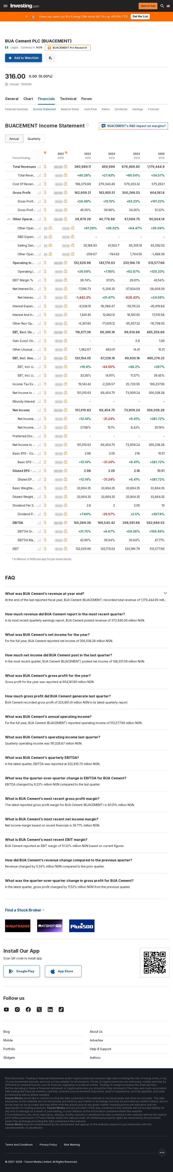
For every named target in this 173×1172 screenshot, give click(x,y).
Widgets (9, 1057)
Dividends (121, 109)
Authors (95, 1057)
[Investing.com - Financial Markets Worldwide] (25, 5)
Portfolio (9, 1049)
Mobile (8, 1040)
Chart (28, 99)
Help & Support (100, 1049)
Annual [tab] (14, 139)
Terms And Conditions (19, 1144)
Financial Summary (16, 109)
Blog (6, 1031)
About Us (96, 1031)
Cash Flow (90, 109)
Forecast (153, 109)
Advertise (96, 1040)
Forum (86, 99)
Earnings (137, 109)
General (11, 99)
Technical (68, 99)
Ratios (106, 109)
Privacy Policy (48, 1144)
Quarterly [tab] (34, 139)
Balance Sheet (70, 109)
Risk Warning (72, 1144)
